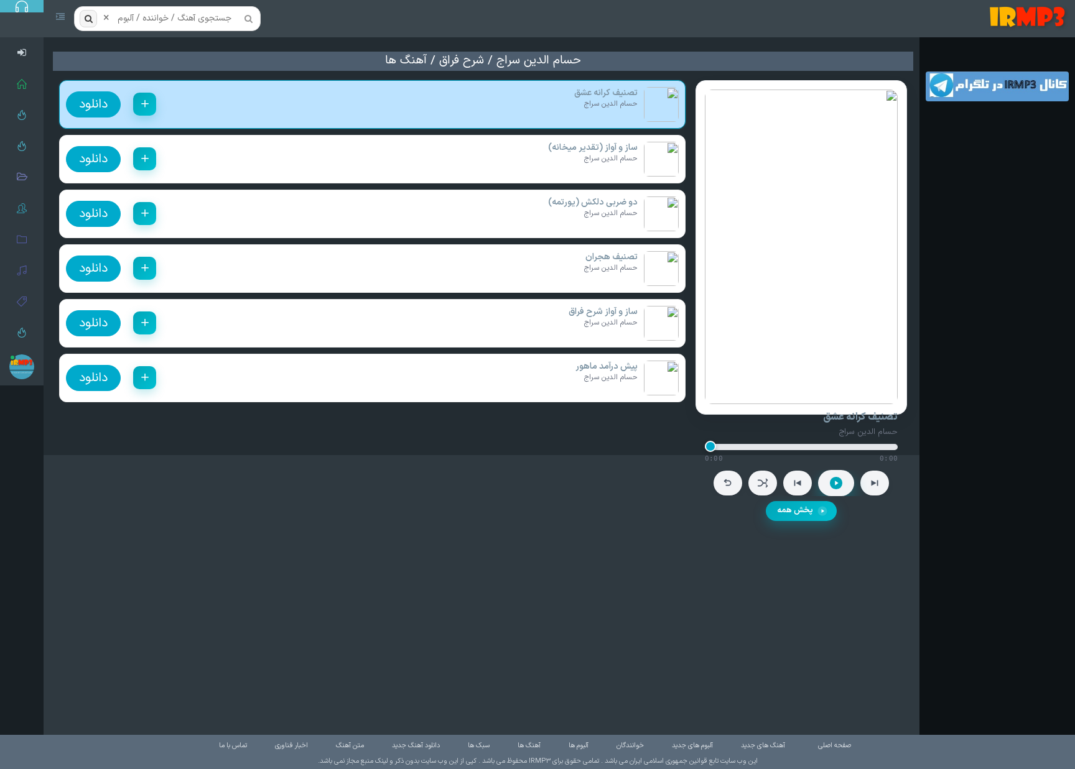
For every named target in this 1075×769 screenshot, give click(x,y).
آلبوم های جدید (692, 745)
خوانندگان (630, 745)
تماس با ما (233, 745)
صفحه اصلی (834, 745)
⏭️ (874, 483)
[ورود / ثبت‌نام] (22, 52)
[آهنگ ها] (22, 270)
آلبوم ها (579, 745)
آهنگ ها (406, 61)
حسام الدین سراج (538, 61)
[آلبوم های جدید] (22, 177)
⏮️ (797, 483)
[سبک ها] (22, 301)
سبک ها (479, 745)
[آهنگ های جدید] (22, 146)
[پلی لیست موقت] (22, 332)
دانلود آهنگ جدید (416, 745)
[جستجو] (88, 18)
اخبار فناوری (291, 745)
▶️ (836, 483)
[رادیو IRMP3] (22, 115)
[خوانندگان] (22, 208)
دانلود (93, 104)
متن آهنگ (350, 745)
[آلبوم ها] (22, 239)
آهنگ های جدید (763, 745)
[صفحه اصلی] (22, 83)
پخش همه (795, 510)
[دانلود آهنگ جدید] (1030, 18)
